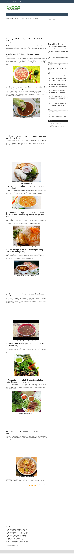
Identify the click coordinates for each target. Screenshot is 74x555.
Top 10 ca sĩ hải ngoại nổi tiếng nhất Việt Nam (57, 96)
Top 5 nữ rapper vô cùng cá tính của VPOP (15, 538)
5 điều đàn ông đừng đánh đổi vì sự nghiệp (15, 539)
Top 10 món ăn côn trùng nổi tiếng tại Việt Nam (57, 114)
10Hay (37, 8)
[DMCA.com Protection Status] (2, 554)
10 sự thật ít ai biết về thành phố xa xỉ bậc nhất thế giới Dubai (19, 542)
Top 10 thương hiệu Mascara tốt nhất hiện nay (57, 103)
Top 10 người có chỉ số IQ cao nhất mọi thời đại (16, 536)
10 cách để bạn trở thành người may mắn (56, 105)
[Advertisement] (26, 29)
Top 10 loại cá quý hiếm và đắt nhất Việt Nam (57, 78)
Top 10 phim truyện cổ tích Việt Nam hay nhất (57, 116)
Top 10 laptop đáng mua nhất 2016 (55, 111)
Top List (12, 545)
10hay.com (41, 551)
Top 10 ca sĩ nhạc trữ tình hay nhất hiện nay (56, 84)
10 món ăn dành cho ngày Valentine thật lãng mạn (58, 75)
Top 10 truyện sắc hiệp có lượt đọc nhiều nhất (57, 48)
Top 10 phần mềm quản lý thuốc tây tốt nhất (56, 98)
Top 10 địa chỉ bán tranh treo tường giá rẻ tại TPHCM (17, 532)
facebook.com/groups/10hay (59, 126)
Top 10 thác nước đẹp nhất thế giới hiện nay (56, 90)
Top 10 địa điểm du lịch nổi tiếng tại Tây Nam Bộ (16, 535)
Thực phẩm (16, 545)
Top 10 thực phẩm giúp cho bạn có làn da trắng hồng (17, 533)
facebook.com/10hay (58, 125)
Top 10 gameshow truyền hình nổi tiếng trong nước (58, 54)
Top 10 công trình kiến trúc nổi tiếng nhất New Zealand (17, 541)
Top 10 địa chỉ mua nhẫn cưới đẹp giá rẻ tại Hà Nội (17, 529)
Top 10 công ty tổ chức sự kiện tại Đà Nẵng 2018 (16, 530)
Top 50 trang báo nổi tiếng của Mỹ (54, 101)
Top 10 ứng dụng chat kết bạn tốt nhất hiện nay (57, 46)
